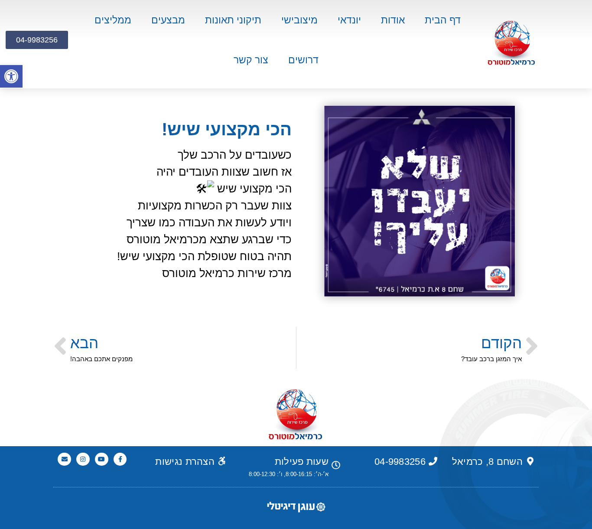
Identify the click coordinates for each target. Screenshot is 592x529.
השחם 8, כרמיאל (487, 461)
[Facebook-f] (120, 459)
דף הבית (443, 20)
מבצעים (168, 20)
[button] (11, 76)
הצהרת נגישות (185, 461)
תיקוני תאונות (233, 20)
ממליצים (112, 20)
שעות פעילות (302, 461)
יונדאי (349, 20)
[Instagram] (83, 459)
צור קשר (251, 59)
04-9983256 (400, 461)
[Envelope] (64, 459)
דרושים (303, 59)
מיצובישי (299, 20)
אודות (393, 20)
